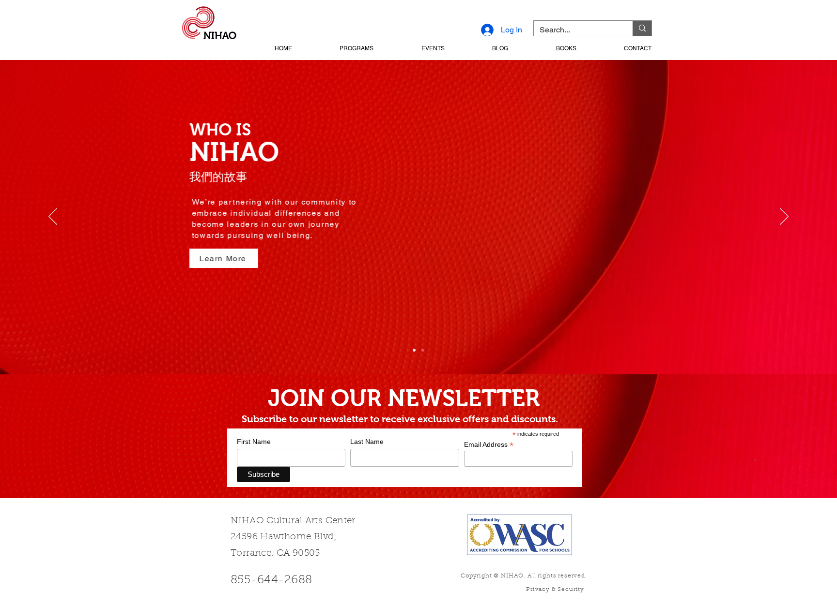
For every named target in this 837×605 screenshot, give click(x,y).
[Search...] (642, 28)
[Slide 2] (422, 350)
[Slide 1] (414, 350)
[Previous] (52, 217)
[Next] (784, 217)
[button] (337, 48)
